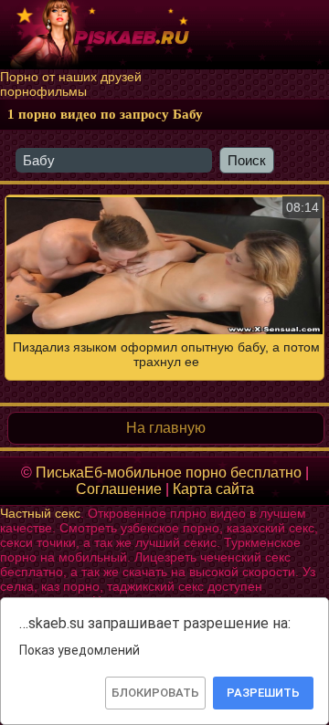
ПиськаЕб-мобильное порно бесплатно (169, 472)
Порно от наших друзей (71, 76)
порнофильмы (43, 91)
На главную (166, 428)
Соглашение (119, 489)
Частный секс (40, 513)
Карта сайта (213, 489)
